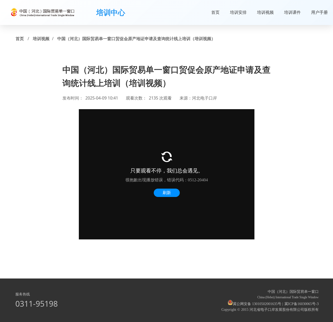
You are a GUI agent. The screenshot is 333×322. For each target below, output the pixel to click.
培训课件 (292, 12)
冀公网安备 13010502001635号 (257, 304)
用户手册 (319, 12)
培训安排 (238, 12)
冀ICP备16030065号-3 (301, 304)
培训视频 (265, 12)
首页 (215, 12)
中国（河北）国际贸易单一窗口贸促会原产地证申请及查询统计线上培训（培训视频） (136, 38)
